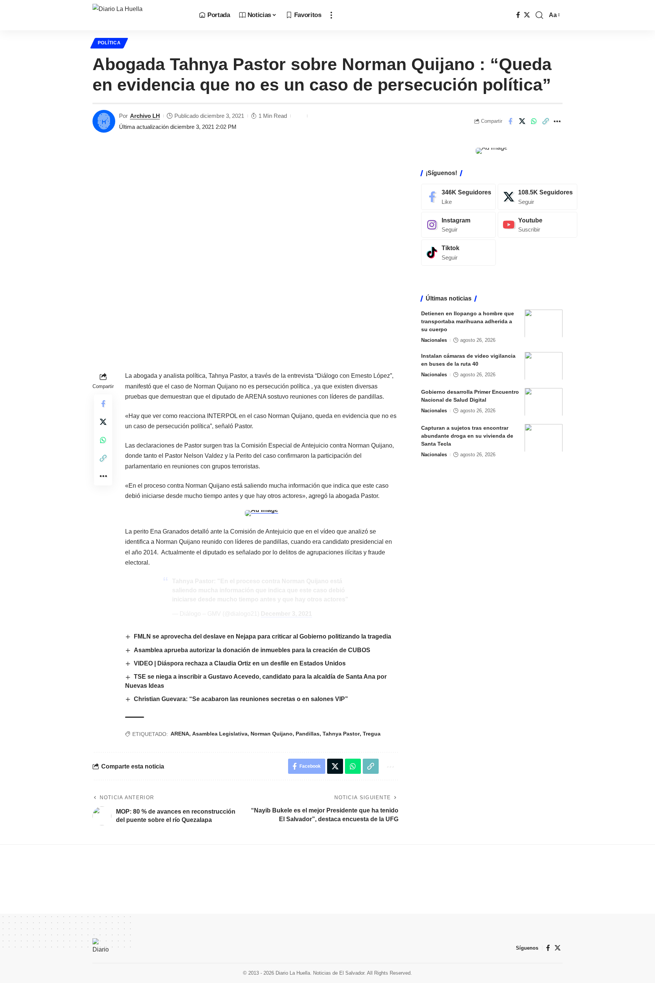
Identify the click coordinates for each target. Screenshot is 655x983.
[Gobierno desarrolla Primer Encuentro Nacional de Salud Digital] (544, 402)
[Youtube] (537, 224)
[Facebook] (518, 15)
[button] (331, 15)
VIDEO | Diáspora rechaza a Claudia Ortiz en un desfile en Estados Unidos (240, 663)
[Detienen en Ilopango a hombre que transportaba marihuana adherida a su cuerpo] (544, 323)
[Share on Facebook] (510, 121)
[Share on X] (522, 121)
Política (109, 43)
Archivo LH (145, 116)
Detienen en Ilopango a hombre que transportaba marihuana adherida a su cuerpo (467, 321)
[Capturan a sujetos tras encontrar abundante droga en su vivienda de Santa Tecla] (544, 438)
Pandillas (308, 734)
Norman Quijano (272, 734)
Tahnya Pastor (341, 734)
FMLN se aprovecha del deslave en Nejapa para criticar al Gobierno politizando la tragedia (262, 636)
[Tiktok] (458, 252)
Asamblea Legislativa (220, 734)
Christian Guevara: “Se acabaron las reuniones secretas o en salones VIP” (241, 699)
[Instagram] (458, 224)
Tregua (372, 734)
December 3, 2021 (286, 613)
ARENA (180, 734)
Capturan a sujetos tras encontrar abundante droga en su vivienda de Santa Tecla (467, 435)
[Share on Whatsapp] (533, 121)
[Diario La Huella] (139, 15)
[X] (527, 15)
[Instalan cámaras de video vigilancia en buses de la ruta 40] (544, 366)
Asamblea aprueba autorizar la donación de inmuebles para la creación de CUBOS (252, 650)
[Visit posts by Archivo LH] (103, 121)
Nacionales (434, 340)
